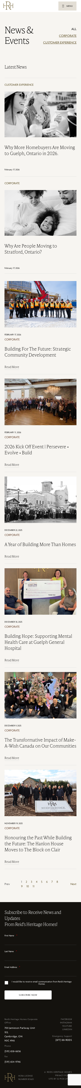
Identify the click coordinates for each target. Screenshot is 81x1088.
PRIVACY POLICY (63, 1075)
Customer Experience (59, 42)
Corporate (67, 36)
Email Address (12, 967)
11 (33, 886)
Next (73, 884)
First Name (11, 935)
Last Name (11, 951)
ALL (73, 29)
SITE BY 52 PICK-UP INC (60, 1078)
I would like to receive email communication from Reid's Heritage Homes (42, 982)
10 (27, 886)
